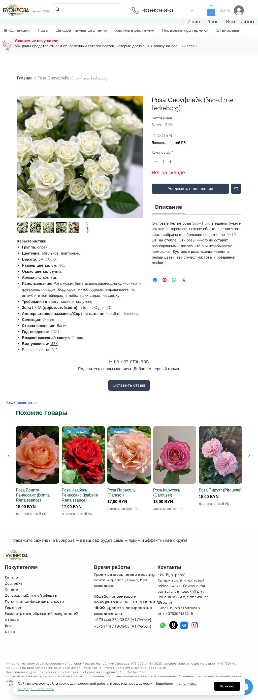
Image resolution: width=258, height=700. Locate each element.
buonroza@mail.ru (185, 608)
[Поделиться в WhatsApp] (174, 280)
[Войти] (240, 10)
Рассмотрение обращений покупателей (41, 613)
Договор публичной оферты (31, 595)
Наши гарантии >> (22, 402)
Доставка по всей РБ (169, 142)
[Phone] (135, 10)
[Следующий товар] (249, 455)
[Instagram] (194, 625)
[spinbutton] (163, 161)
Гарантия (13, 607)
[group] (129, 478)
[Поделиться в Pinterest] (165, 280)
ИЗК (54, 343)
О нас (10, 631)
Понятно (227, 686)
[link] (211, 10)
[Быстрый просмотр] (37, 455)
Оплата (11, 589)
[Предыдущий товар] (9, 455)
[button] (193, 21)
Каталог (12, 577)
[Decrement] (155, 161)
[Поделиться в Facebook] (155, 280)
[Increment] (171, 161)
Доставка (13, 583)
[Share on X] (184, 280)
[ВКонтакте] (184, 625)
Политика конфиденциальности (34, 601)
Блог (9, 625)
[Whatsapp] (163, 625)
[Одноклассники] (173, 625)
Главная (25, 78)
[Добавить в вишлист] (236, 189)
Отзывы (12, 619)
